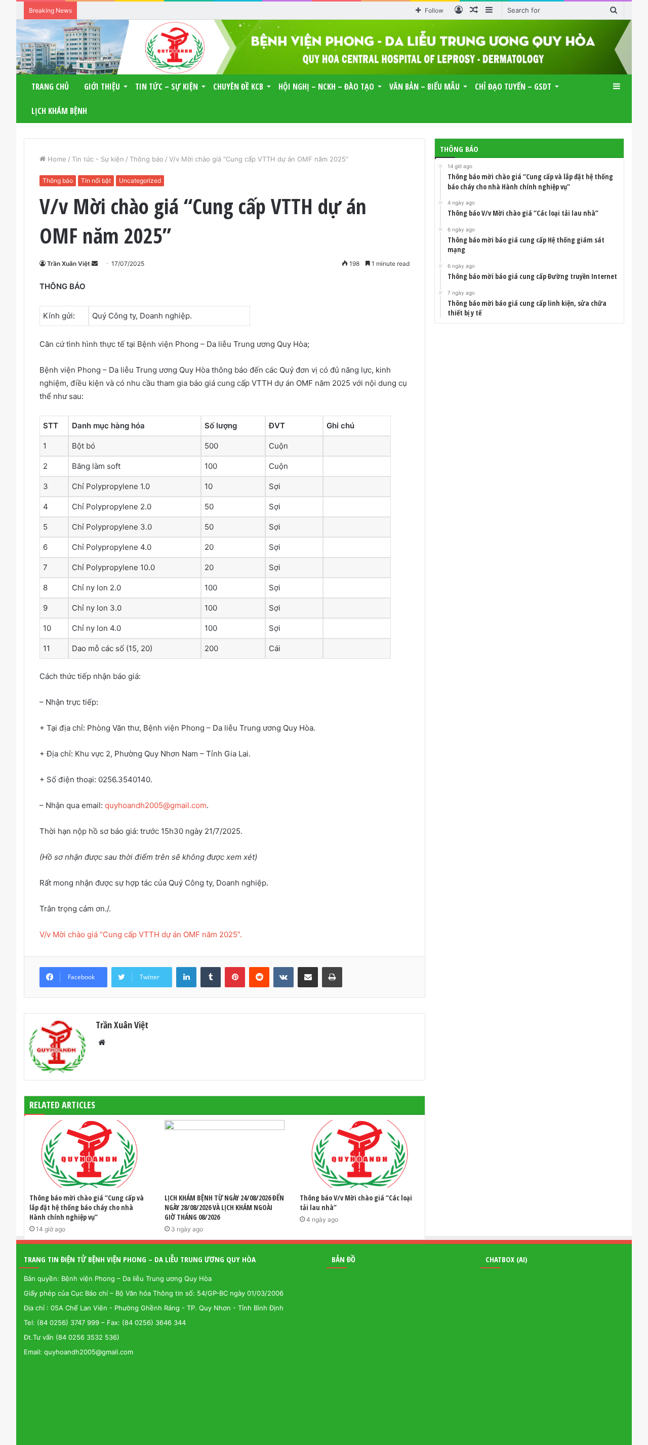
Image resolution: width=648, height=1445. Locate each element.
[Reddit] (259, 977)
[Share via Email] (308, 977)
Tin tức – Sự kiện (166, 86)
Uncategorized (140, 180)
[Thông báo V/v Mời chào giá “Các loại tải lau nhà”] (360, 1154)
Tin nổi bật (96, 180)
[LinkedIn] (186, 977)
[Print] (332, 977)
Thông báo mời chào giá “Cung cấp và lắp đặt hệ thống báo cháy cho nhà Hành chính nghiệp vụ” (86, 1207)
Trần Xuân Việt (68, 263)
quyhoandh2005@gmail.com (156, 805)
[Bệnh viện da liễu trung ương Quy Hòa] (324, 47)
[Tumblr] (210, 977)
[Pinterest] (235, 977)
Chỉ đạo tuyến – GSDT (513, 86)
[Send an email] (95, 263)
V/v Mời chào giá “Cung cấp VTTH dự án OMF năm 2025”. (140, 934)
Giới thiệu (102, 86)
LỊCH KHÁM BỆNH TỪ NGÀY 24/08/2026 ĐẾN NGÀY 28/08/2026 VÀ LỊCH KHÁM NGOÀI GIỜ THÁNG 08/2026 (224, 1207)
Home (56, 159)
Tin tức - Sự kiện (98, 159)
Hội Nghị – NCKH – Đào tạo (326, 86)
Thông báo (147, 159)
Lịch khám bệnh (59, 110)
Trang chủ (50, 86)
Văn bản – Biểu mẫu (424, 86)
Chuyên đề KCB (238, 86)
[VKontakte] (283, 977)
